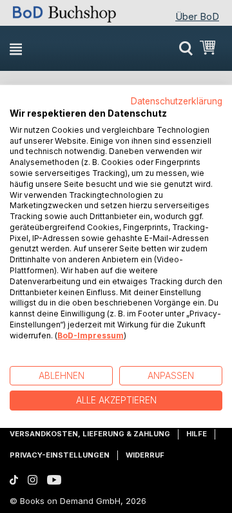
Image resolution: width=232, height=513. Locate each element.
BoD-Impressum (90, 335)
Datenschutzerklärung (176, 101)
